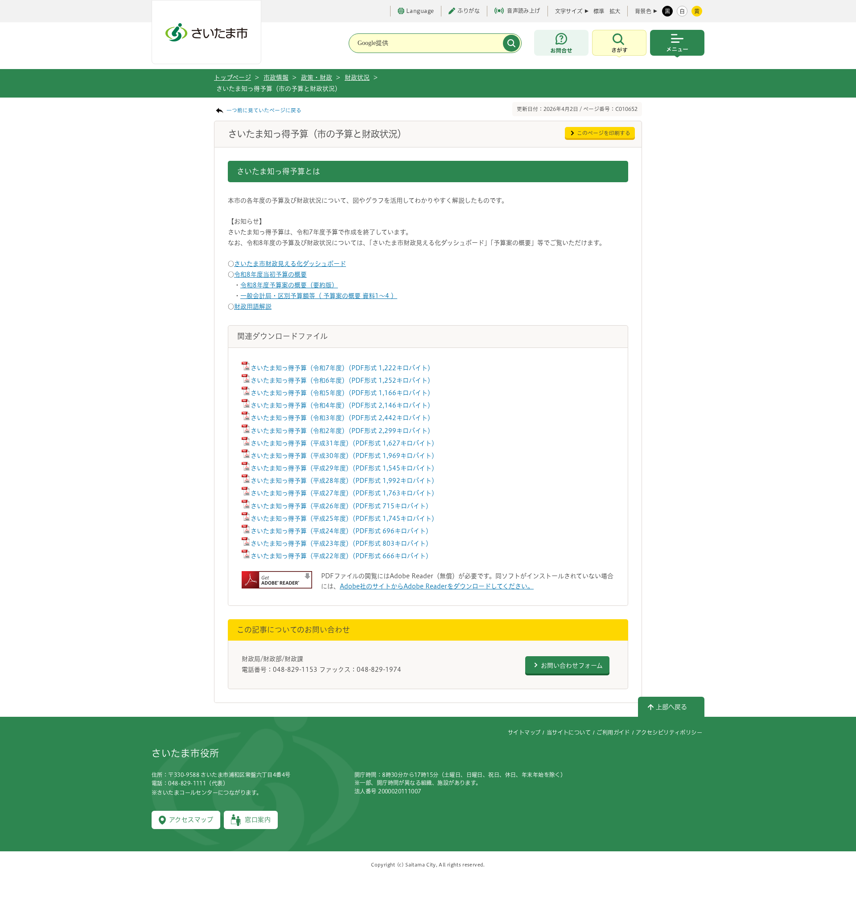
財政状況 (357, 77)
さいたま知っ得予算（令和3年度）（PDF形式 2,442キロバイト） (342, 418)
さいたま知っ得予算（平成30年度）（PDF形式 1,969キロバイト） (344, 456)
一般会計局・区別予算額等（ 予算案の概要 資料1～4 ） (318, 296)
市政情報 (275, 77)
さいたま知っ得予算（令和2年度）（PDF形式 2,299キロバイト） (342, 431)
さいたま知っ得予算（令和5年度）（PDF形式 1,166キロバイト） (342, 393)
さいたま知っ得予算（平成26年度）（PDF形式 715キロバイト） (341, 506)
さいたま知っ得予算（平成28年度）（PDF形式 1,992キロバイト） (344, 481)
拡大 (614, 11)
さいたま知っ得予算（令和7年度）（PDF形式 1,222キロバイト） (342, 368)
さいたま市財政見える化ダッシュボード (290, 264)
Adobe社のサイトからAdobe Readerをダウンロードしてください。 (437, 586)
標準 (598, 11)
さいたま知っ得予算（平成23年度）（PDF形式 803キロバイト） (341, 543)
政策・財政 (316, 77)
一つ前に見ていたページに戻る (263, 110)
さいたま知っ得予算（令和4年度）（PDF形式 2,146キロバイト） (342, 405)
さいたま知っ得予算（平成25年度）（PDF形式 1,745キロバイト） (344, 518)
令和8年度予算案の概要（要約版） (289, 285)
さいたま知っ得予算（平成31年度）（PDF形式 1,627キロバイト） (344, 443)
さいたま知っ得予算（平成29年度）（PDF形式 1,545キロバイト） (344, 468)
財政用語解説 (253, 306)
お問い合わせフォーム (572, 665)
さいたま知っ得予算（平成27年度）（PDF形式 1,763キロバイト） (344, 493)
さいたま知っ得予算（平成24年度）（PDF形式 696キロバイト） (341, 531)
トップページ (232, 77)
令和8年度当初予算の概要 (270, 274)
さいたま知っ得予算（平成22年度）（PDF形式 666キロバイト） (341, 556)
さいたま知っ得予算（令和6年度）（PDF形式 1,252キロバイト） (342, 380)
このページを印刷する (603, 133)
